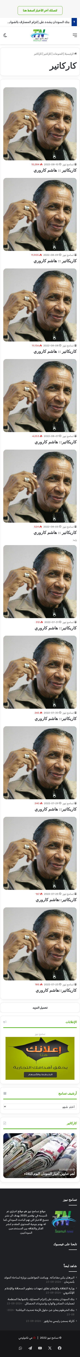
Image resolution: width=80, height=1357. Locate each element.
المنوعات (58, 53)
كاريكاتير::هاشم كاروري (56, 899)
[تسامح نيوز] (40, 35)
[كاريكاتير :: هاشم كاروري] (40, 123)
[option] (40, 1155)
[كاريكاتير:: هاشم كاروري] (40, 395)
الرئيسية (69, 53)
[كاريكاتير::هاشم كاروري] (40, 853)
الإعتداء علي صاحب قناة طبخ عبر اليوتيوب (46, 1173)
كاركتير (47, 53)
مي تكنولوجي (25, 1337)
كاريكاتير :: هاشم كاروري (55, 170)
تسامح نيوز (68, 164)
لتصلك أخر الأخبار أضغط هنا (40, 10)
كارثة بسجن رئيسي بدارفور (58, 1321)
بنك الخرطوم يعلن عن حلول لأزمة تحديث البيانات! (45, 1310)
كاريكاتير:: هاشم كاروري (56, 442)
